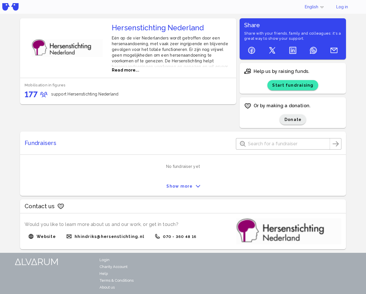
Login (105, 260)
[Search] (335, 144)
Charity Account (114, 267)
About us (107, 287)
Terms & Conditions (117, 280)
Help (104, 273)
